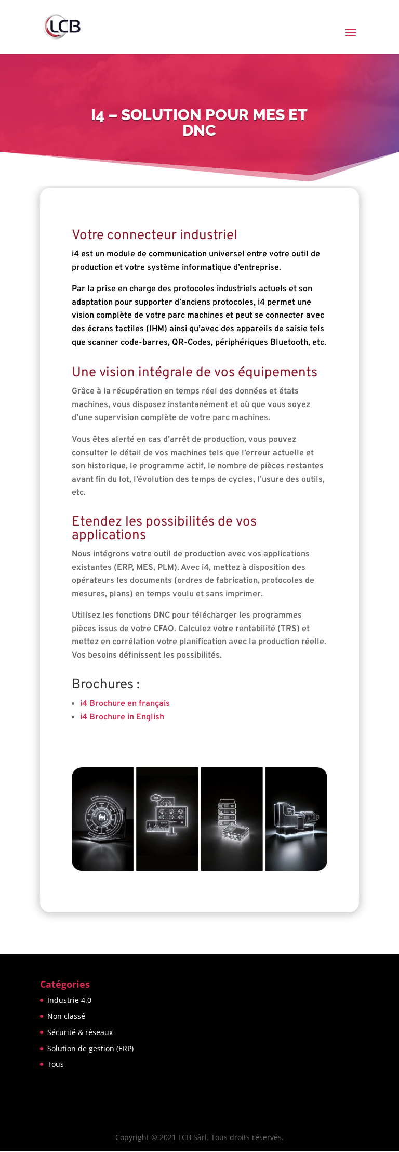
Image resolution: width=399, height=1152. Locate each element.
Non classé (66, 1016)
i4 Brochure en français (125, 704)
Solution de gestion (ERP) (90, 1048)
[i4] (199, 868)
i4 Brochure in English (122, 717)
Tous (55, 1064)
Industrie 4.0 (69, 1000)
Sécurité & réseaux (80, 1032)
